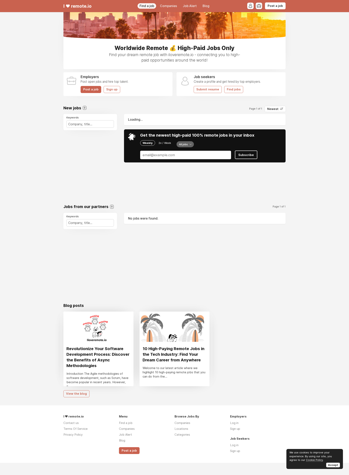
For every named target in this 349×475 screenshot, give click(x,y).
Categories (182, 434)
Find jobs (234, 89)
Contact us (71, 423)
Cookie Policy (314, 459)
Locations (181, 429)
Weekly (148, 142)
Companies (168, 6)
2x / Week (165, 142)
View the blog (76, 393)
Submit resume (207, 89)
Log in (234, 423)
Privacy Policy (73, 434)
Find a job (147, 6)
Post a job (275, 6)
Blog (206, 6)
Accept (333, 465)
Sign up (112, 89)
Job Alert (190, 6)
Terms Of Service (75, 429)
